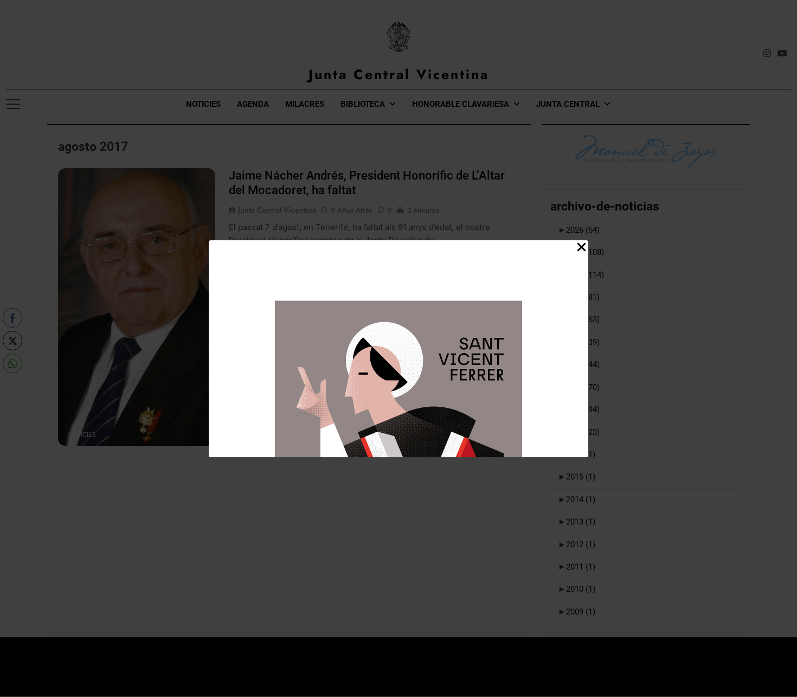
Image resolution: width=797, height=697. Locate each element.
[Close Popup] (581, 247)
